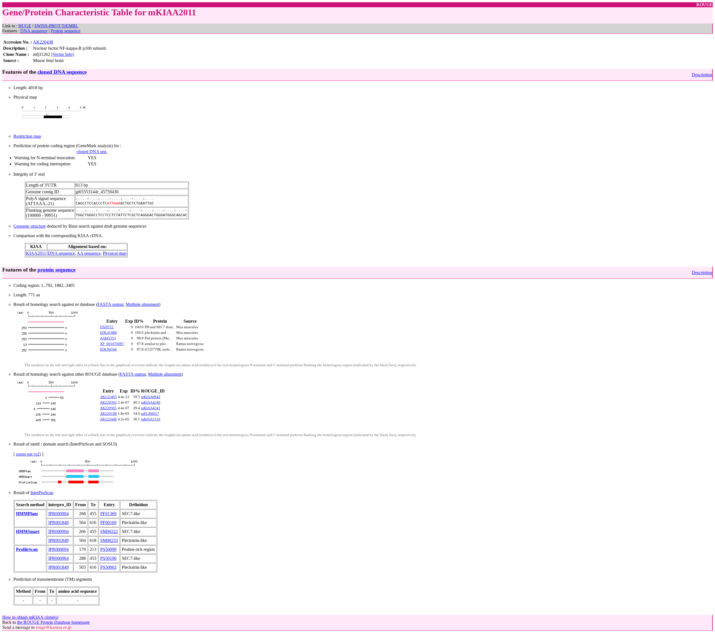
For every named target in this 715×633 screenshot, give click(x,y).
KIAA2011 (36, 253)
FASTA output (110, 304)
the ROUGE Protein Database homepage (53, 622)
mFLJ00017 (150, 413)
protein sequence (56, 270)
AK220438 (43, 42)
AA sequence (89, 253)
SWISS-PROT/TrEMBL (56, 25)
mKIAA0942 (150, 397)
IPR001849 (58, 522)
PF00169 (108, 522)
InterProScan (41, 492)
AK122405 (108, 397)
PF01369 (108, 513)
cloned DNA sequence (62, 72)
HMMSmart (27, 531)
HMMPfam (27, 513)
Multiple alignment (142, 304)
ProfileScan (27, 549)
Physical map (114, 253)
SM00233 (109, 540)
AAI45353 (108, 338)
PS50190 (108, 558)
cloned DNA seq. (92, 151)
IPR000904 (58, 513)
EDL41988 (108, 332)
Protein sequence (65, 30)
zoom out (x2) (28, 454)
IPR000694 (58, 549)
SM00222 (109, 531)
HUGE (24, 25)
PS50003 (108, 567)
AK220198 (108, 413)
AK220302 (108, 402)
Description (702, 74)
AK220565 (108, 408)
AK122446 (108, 419)
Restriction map (27, 136)
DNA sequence (33, 30)
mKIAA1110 (150, 419)
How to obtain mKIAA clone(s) (30, 617)
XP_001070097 (112, 344)
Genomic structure (29, 226)
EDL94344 (108, 349)
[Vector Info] (62, 54)
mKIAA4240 (150, 402)
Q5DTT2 (106, 327)
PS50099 (108, 549)
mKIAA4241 (150, 408)
